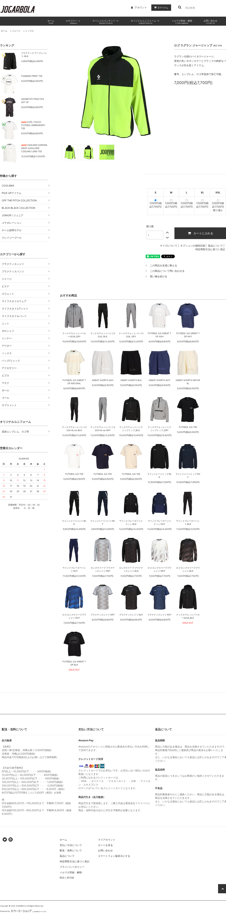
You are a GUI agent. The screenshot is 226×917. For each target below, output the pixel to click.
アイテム (163, 7)
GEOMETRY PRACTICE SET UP (32, 101)
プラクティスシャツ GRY (103, 614)
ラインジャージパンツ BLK (74, 522)
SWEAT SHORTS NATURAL (188, 382)
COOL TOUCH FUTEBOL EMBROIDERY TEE (33, 125)
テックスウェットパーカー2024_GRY (74, 335)
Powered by (5, 911)
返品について (215, 245)
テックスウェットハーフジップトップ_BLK (131, 429)
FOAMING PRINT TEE (31, 76)
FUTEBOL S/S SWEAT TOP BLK (74, 663)
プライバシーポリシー (72, 866)
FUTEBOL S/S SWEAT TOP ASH (159, 335)
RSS (62, 877)
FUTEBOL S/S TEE (188, 427)
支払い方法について (71, 845)
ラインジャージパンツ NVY (102, 522)
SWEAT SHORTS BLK (131, 380)
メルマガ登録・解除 (71, 872)
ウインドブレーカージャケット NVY (159, 522)
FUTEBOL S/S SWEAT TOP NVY (188, 335)
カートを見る (105, 845)
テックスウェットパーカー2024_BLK (188, 616)
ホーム (4, 31)
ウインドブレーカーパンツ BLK (188, 522)
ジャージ (16, 31)
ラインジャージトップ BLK (159, 475)
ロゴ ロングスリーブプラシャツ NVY (74, 616)
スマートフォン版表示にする (114, 855)
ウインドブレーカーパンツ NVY (74, 569)
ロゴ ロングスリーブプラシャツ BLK (188, 569)
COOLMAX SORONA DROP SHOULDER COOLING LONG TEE (34, 148)
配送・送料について (71, 850)
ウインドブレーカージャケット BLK (131, 522)
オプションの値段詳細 (192, 245)
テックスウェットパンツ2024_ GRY (131, 335)
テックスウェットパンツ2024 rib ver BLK (74, 429)
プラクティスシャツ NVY (159, 614)
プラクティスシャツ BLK (131, 614)
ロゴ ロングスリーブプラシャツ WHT (159, 569)
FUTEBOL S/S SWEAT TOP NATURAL (74, 382)
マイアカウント (106, 839)
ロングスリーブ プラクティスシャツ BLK (131, 569)
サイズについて (168, 245)
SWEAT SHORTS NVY (159, 380)
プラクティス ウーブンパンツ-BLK (34, 55)
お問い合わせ (105, 850)
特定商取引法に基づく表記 (210, 249)
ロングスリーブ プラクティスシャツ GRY (103, 569)
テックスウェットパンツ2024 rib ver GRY (102, 429)
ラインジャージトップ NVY (188, 475)
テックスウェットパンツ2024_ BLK (102, 335)
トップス (29, 31)
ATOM (70, 877)
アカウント (141, 7)
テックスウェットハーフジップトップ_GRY (159, 429)
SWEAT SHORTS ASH (102, 380)
